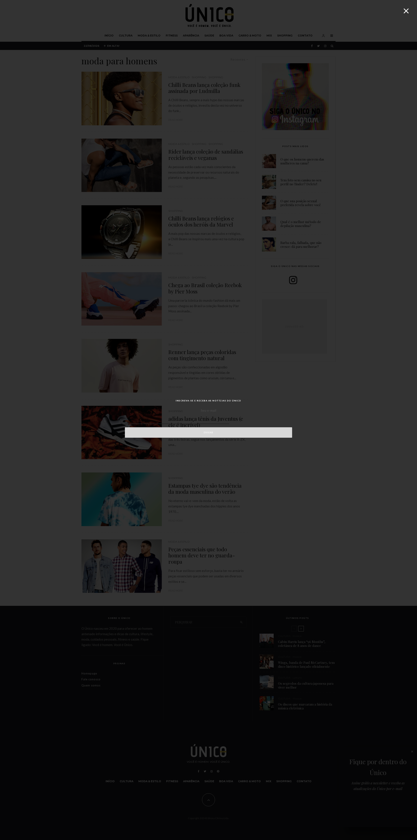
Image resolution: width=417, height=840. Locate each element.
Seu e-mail (208, 410)
